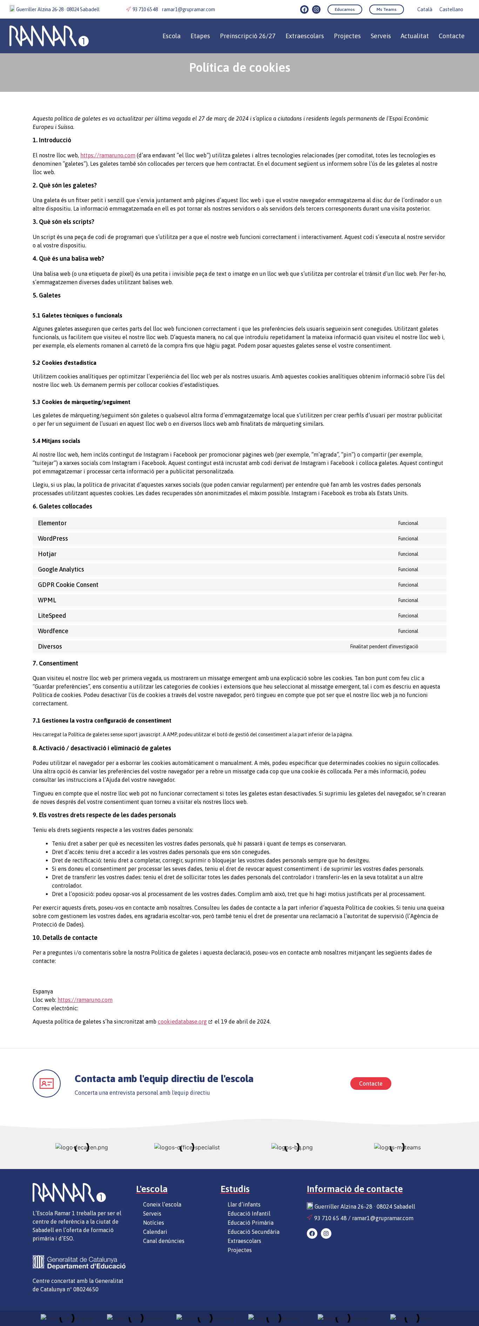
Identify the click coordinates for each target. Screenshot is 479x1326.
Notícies (153, 1222)
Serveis (381, 36)
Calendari (155, 1232)
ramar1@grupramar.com (188, 9)
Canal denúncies (163, 1241)
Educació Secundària (253, 1232)
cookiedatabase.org (182, 1021)
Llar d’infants (244, 1204)
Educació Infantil (249, 1213)
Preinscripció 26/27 (248, 36)
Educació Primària (251, 1222)
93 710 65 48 (145, 9)
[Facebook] (304, 9)
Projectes (347, 36)
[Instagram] (316, 9)
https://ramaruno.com (107, 155)
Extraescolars (244, 1241)
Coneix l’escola (162, 1204)
